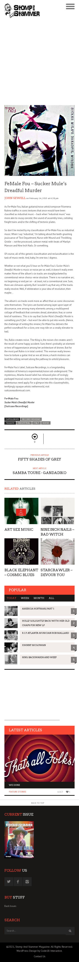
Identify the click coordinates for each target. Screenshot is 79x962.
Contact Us (39, 956)
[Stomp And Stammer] (30, 10)
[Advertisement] (39, 62)
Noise (46, 423)
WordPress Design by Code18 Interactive (39, 950)
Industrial (24, 423)
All (51, 598)
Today (11, 598)
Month (39, 598)
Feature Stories (17, 791)
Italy (36, 423)
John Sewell (15, 198)
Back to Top (37, 802)
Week (25, 598)
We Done (14, 785)
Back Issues (10, 906)
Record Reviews (31, 419)
